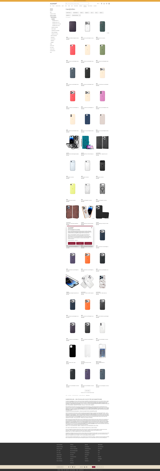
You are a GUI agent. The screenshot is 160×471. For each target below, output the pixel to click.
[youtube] (73, 467)
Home (66, 395)
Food (98, 454)
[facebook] (71, 467)
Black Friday (71, 460)
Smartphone (72, 401)
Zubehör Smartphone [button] (82, 395)
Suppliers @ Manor (59, 454)
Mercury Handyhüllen (92, 423)
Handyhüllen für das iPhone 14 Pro (93, 407)
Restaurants (99, 456)
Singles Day (71, 458)
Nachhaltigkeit (100, 458)
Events (99, 452)
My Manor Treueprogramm (73, 448)
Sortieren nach (68, 12)
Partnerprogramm (59, 456)
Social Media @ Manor (73, 456)
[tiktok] (75, 467)
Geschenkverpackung (87, 448)
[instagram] (69, 467)
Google (67, 408)
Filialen (99, 450)
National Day (72, 462)
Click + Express (59, 452)
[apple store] (85, 467)
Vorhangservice (87, 450)
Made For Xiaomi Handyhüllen (93, 408)
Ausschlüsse (86, 458)
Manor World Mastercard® (73, 450)
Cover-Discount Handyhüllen (82, 423)
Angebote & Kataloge (73, 446)
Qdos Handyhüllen (73, 414)
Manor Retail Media (59, 458)
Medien (99, 460)
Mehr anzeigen (88, 390)
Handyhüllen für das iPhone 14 (81, 407)
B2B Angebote (87, 454)
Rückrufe (86, 456)
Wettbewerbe (86, 460)
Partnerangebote (87, 452)
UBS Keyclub (72, 454)
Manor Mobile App (72, 452)
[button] (51, 6)
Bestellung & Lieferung (60, 446)
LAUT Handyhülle (78, 416)
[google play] (87, 467)
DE (97, 3)
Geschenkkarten (87, 446)
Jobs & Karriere (100, 448)
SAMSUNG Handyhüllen (73, 409)
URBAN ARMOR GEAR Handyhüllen (75, 403)
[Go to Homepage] (53, 4)
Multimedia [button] (69, 395)
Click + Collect (58, 450)
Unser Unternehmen (100, 446)
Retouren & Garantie (59, 448)
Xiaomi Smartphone (101, 408)
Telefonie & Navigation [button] (75, 395)
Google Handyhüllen (80, 408)
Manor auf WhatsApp (59, 460)
